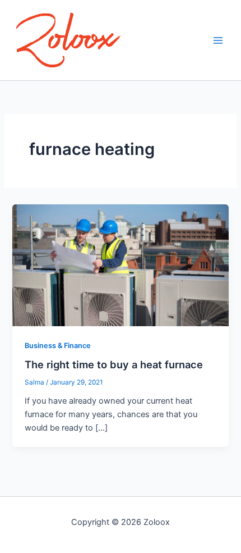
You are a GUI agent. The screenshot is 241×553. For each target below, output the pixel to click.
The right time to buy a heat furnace (114, 364)
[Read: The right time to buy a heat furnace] (120, 264)
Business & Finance (58, 345)
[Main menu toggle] (218, 40)
